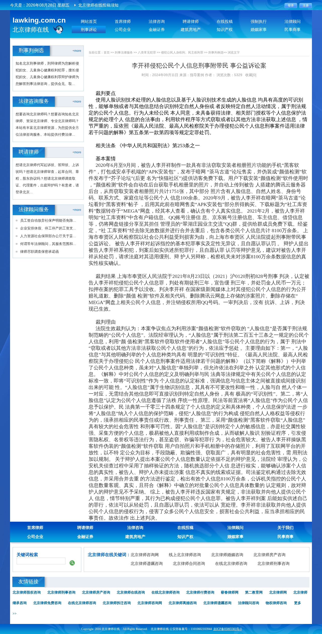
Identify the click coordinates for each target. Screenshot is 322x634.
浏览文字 (234, 52)
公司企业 (123, 29)
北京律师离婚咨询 (183, 603)
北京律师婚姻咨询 (227, 555)
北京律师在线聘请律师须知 (102, 5)
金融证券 (157, 29)
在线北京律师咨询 (231, 563)
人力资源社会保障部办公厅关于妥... (48, 236)
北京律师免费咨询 (47, 603)
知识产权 (225, 29)
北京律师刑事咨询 (273, 563)
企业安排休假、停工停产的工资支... (48, 228)
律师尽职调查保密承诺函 (39, 252)
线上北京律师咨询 (185, 555)
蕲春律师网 (229, 592)
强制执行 (259, 21)
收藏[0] (250, 75)
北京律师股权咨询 (27, 592)
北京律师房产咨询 (269, 555)
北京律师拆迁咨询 (117, 603)
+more (76, 51)
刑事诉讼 (89, 29)
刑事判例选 (215, 52)
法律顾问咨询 (248, 603)
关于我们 (285, 527)
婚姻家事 (259, 29)
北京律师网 (278, 592)
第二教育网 (254, 592)
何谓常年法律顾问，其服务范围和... (48, 244)
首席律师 (123, 21)
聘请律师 (191, 21)
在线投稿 (225, 21)
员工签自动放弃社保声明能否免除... (48, 220)
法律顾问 (293, 21)
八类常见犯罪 (147, 52)
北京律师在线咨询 (131, 592)
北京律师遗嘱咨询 (147, 563)
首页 (107, 52)
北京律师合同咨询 (189, 563)
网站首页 (89, 21)
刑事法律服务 (124, 52)
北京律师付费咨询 (200, 592)
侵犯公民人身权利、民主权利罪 (182, 52)
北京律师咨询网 (145, 555)
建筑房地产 (191, 29)
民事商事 (293, 29)
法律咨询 (157, 21)
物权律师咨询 (276, 603)
